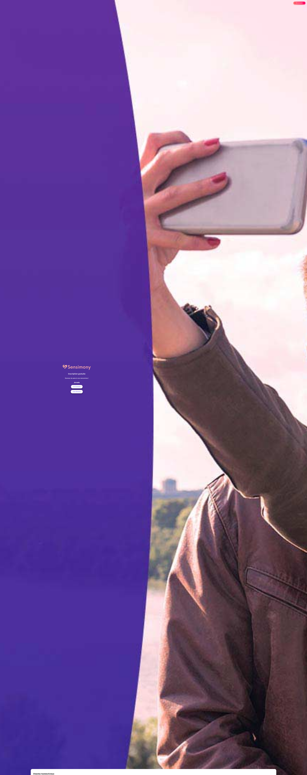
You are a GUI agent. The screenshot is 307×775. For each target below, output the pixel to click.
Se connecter (299, 3)
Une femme (77, 391)
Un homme (77, 387)
